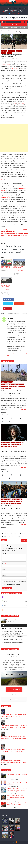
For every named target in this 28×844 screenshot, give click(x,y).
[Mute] (3, 637)
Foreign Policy (12, 51)
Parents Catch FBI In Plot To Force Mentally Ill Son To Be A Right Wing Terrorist (15, 797)
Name (4, 564)
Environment (12, 501)
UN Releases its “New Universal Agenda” (24, 540)
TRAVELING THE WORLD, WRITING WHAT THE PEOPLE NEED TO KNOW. (14, 18)
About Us (4, 8)
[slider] (4, 639)
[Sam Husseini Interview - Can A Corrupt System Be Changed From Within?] (17, 828)
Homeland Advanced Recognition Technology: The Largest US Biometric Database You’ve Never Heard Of (13, 738)
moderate (10, 313)
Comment (5, 553)
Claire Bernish (14, 511)
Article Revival (4, 51)
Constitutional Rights (16, 499)
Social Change (17, 503)
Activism (9, 499)
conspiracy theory (5, 197)
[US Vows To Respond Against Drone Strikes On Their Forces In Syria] (14, 372)
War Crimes (3, 388)
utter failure (14, 68)
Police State (3, 503)
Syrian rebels (19, 313)
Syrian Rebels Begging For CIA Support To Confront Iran (6, 268)
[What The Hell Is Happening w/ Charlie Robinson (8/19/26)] (11, 835)
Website (4, 575)
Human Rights (4, 386)
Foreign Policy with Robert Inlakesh (8, 384)
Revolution (10, 503)
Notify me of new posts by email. (12, 584)
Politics (15, 386)
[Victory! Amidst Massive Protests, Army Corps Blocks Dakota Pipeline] (14, 489)
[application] (14, 625)
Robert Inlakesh (21, 386)
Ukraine (23, 103)
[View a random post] (26, 22)
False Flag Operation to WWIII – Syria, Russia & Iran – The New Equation (4, 540)
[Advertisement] (14, 138)
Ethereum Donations (18, 10)
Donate (15, 8)
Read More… (24, 409)
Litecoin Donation (9, 10)
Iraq (18, 103)
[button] (22, 22)
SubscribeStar (7, 11)
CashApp (14, 11)
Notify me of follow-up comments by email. (15, 581)
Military (10, 386)
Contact (10, 8)
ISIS (20, 110)
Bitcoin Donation (22, 8)
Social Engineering (18, 444)
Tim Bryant (3, 53)
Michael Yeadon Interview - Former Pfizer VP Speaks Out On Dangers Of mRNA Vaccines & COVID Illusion (17, 790)
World (9, 388)
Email (3, 569)
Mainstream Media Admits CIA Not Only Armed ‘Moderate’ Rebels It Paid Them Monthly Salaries (18, 269)
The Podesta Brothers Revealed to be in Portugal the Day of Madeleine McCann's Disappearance (17, 782)
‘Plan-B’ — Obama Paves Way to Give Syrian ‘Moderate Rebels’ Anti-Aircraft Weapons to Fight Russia (6, 287)
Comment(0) (18, 58)
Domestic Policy (4, 501)
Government (18, 51)
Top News (9, 53)
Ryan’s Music (21, 11)
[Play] (3, 625)
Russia (14, 313)
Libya (15, 103)
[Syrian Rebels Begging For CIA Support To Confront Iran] (6, 262)
